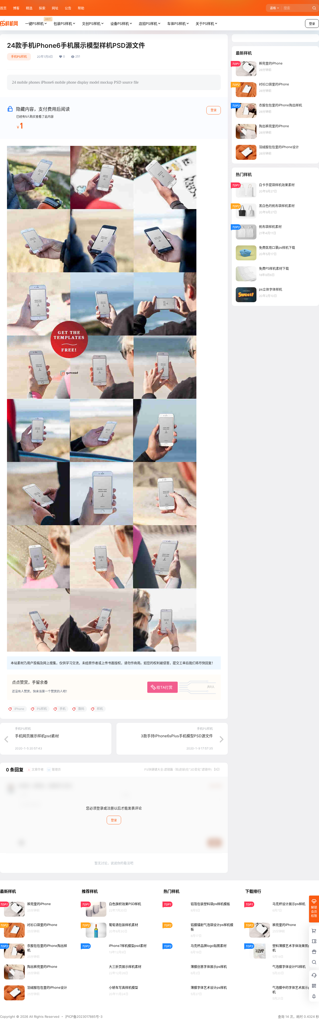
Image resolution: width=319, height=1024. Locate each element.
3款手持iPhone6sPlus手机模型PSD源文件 (177, 736)
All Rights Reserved (43, 1017)
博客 (16, 8)
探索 (42, 8)
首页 (3, 8)
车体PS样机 (176, 23)
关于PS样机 (205, 23)
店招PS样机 (148, 23)
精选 (29, 8)
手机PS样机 (19, 56)
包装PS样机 (63, 23)
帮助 (81, 8)
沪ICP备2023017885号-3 (83, 1017)
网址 (55, 8)
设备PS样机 (119, 23)
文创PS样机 (91, 23)
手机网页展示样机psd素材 (37, 736)
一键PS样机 (38, 21)
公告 (68, 8)
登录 (214, 110)
